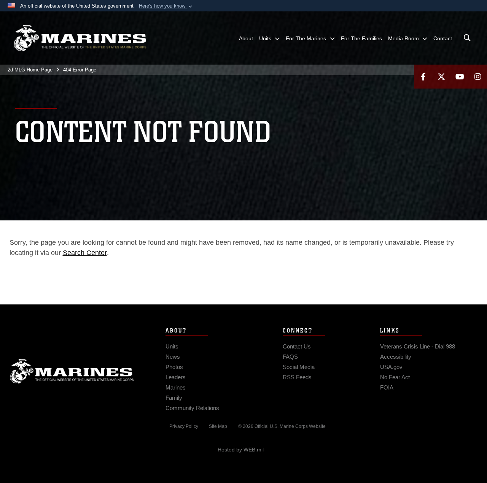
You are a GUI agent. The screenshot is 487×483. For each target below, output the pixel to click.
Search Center (85, 253)
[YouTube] (459, 77)
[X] (441, 77)
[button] (166, 6)
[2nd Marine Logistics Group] (79, 38)
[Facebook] (423, 77)
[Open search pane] (467, 38)
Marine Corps (72, 371)
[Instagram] (478, 77)
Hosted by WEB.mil (241, 450)
